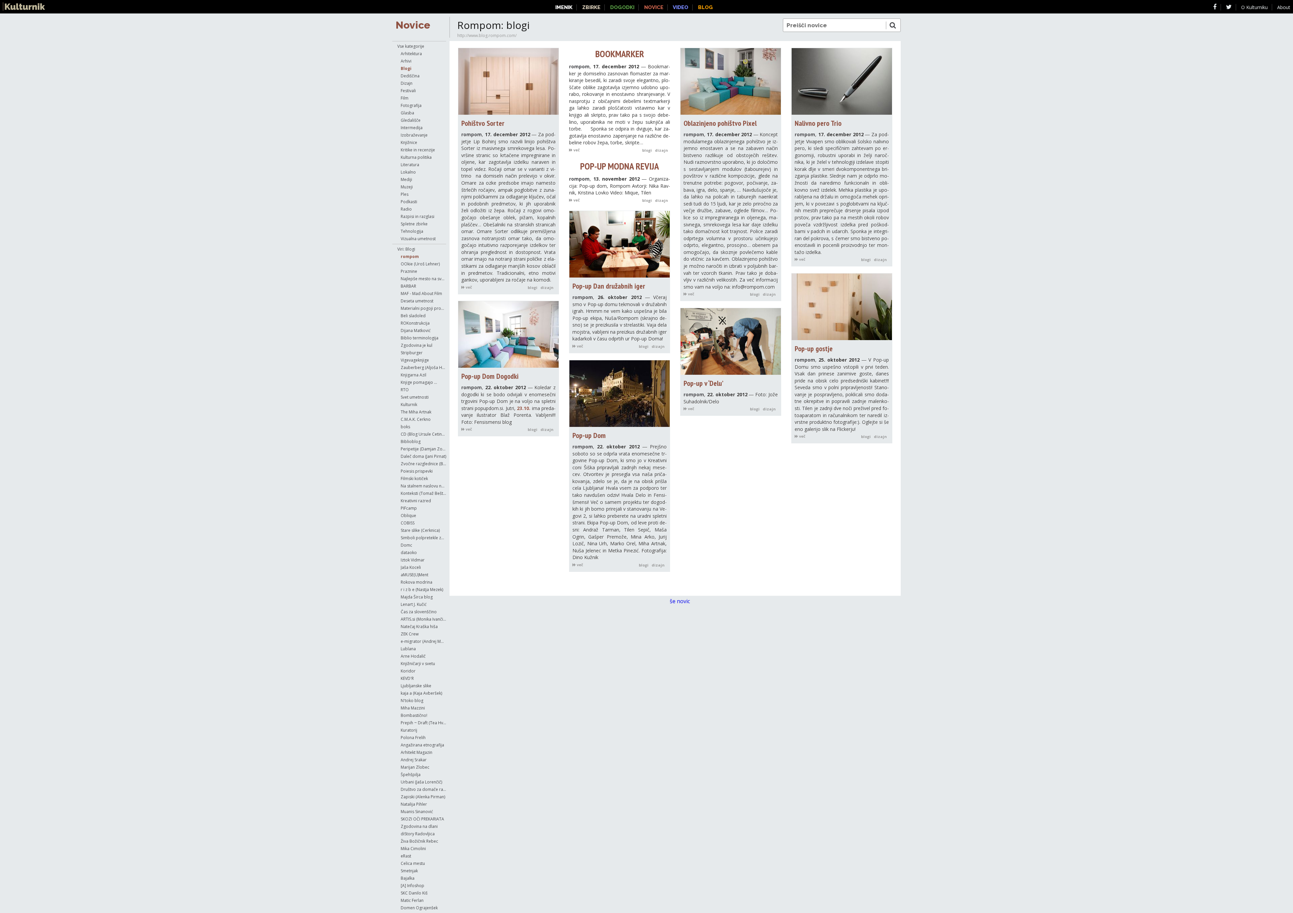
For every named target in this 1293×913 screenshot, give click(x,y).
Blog (705, 7)
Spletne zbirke (414, 224)
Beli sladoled (413, 316)
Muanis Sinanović (417, 811)
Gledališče (411, 120)
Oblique (408, 515)
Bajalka (408, 878)
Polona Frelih (413, 737)
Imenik (563, 7)
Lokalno (408, 172)
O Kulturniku (1254, 7)
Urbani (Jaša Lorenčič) (421, 782)
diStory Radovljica (418, 834)
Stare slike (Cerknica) (420, 530)
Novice (413, 25)
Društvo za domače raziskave (423, 789)
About (1283, 7)
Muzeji (407, 187)
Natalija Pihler (414, 804)
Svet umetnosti (415, 397)
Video (680, 7)
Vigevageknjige (415, 360)
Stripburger (412, 353)
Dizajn (406, 83)
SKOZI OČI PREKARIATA (422, 819)
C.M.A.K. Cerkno (416, 419)
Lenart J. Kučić (414, 604)
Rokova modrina (416, 582)
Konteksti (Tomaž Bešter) (423, 493)
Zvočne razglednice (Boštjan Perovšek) (423, 464)
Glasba (407, 113)
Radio (406, 209)
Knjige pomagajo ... (419, 382)
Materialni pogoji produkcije (423, 308)
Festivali (408, 91)
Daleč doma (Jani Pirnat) (423, 456)
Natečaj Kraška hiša (419, 626)
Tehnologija (412, 231)
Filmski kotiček (414, 478)
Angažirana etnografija (422, 745)
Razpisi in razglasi (417, 216)
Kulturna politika (416, 157)
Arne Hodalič (413, 656)
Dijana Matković (416, 330)
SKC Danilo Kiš (414, 893)
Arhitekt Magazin (416, 752)
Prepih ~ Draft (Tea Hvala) (423, 723)
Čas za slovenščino (419, 612)
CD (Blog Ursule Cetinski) (423, 434)
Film (404, 98)
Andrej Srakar (414, 760)
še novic (680, 601)
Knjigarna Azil (413, 375)
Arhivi (406, 61)
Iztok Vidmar (413, 560)
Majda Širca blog (417, 597)
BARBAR (408, 286)
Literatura (410, 165)
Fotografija (411, 105)
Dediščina (410, 76)
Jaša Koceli (411, 567)
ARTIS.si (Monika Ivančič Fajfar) (423, 619)
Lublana (408, 649)
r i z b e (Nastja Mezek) (422, 589)
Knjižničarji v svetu (418, 663)
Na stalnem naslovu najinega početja (423, 486)
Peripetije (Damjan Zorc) (423, 449)
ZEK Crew (410, 634)
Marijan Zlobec (415, 767)
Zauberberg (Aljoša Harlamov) (423, 367)
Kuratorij (409, 730)
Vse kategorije (410, 46)
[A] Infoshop (412, 885)
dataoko (409, 552)
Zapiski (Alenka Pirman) (423, 797)
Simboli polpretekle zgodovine (423, 538)
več (468, 287)
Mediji (406, 179)
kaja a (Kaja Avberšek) (421, 693)
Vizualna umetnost (418, 239)
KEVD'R (407, 678)
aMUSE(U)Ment (414, 575)
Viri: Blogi (406, 249)
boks (405, 427)
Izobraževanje (414, 135)
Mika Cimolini (413, 848)
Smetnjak (409, 871)
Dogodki (622, 7)
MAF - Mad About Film (421, 293)
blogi (532, 287)
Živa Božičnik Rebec (419, 841)
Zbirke (591, 7)
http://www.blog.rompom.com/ (487, 35)
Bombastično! (414, 715)
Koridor (408, 671)
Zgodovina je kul (416, 345)
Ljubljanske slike (416, 686)
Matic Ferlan (412, 900)
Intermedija (412, 128)
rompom (410, 256)
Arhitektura (411, 54)
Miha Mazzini (413, 708)
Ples (404, 194)
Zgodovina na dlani (419, 826)
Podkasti (409, 202)
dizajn (547, 287)
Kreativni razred (416, 501)
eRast (406, 856)
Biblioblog (411, 441)
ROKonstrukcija (415, 323)
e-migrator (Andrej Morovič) (423, 641)
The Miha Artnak (416, 412)
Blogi (406, 68)
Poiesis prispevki (417, 471)
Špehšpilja (411, 774)
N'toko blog (412, 700)
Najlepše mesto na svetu (423, 279)
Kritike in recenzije (418, 150)
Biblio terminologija (419, 338)
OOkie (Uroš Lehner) (420, 264)
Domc (406, 545)
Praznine (409, 271)
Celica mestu (413, 863)
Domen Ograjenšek (419, 908)
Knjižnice (409, 142)
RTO (405, 390)
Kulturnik (409, 404)
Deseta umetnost (417, 301)
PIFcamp (409, 508)
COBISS (408, 523)
